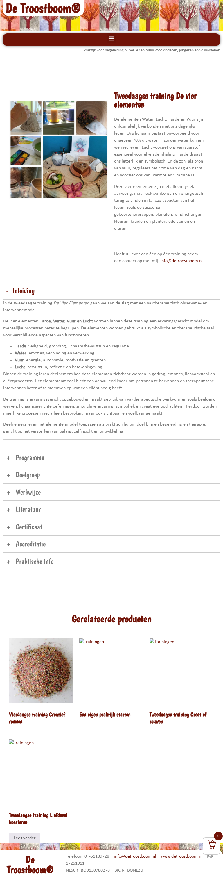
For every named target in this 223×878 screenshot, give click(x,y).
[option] (59, 149)
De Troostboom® (43, 8)
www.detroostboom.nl (181, 856)
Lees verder (25, 838)
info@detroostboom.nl (181, 261)
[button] (111, 38)
